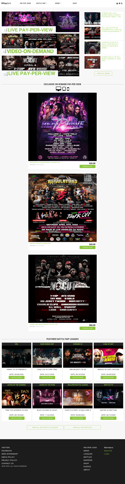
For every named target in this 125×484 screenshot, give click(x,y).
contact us (8, 463)
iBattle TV (108, 385)
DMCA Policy (8, 457)
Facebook (7, 451)
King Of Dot (109, 344)
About (87, 470)
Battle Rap (41, 3)
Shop (75, 3)
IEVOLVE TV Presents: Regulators (40, 243)
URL (16, 344)
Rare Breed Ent (47, 344)
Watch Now (16, 377)
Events (87, 466)
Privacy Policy (9, 460)
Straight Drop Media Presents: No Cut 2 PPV (44, 324)
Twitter (6, 447)
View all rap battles (82, 427)
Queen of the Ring (47, 385)
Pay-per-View (90, 447)
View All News (103, 73)
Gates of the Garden (17, 385)
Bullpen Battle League (78, 385)
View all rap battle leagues (45, 427)
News (57, 3)
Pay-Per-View (25, 3)
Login (106, 454)
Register (108, 451)
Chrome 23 (77, 344)
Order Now (88, 166)
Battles (88, 457)
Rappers (88, 460)
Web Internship (10, 454)
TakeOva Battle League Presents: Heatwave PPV (45, 162)
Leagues (88, 454)
